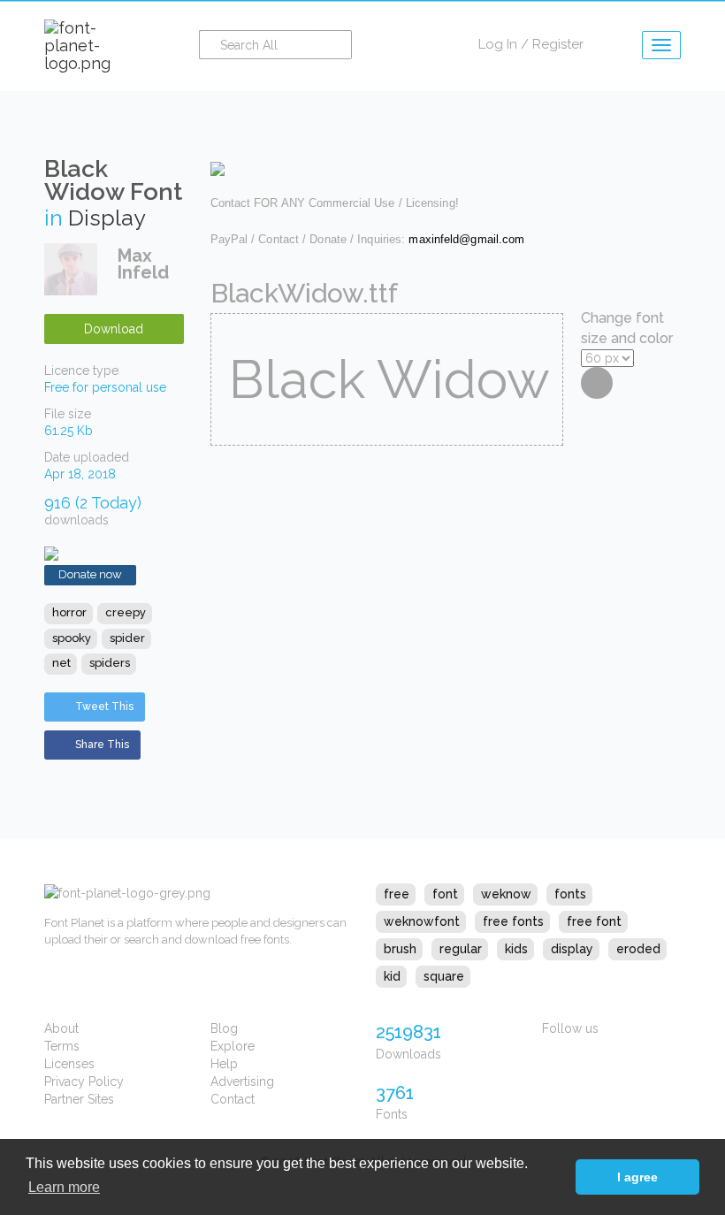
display (572, 949)
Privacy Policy (84, 1081)
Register (558, 44)
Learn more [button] (64, 1187)
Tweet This (104, 706)
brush (400, 949)
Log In (497, 44)
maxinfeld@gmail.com (466, 239)
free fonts (513, 921)
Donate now (90, 574)
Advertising (242, 1081)
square (444, 976)
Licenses (69, 1064)
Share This (102, 744)
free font (594, 921)
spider (127, 638)
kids (516, 949)
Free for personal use (105, 387)
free (396, 894)
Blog (224, 1028)
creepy (125, 612)
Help (224, 1064)
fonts (570, 894)
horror (69, 612)
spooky (71, 638)
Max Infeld (143, 264)
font (445, 894)
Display (107, 217)
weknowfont (422, 921)
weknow (506, 894)
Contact (232, 1099)
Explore (232, 1046)
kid (392, 976)
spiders (109, 662)
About (61, 1028)
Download (113, 329)
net (61, 662)
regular (460, 949)
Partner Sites (79, 1099)
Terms (62, 1046)
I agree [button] (637, 1177)
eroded (638, 949)
